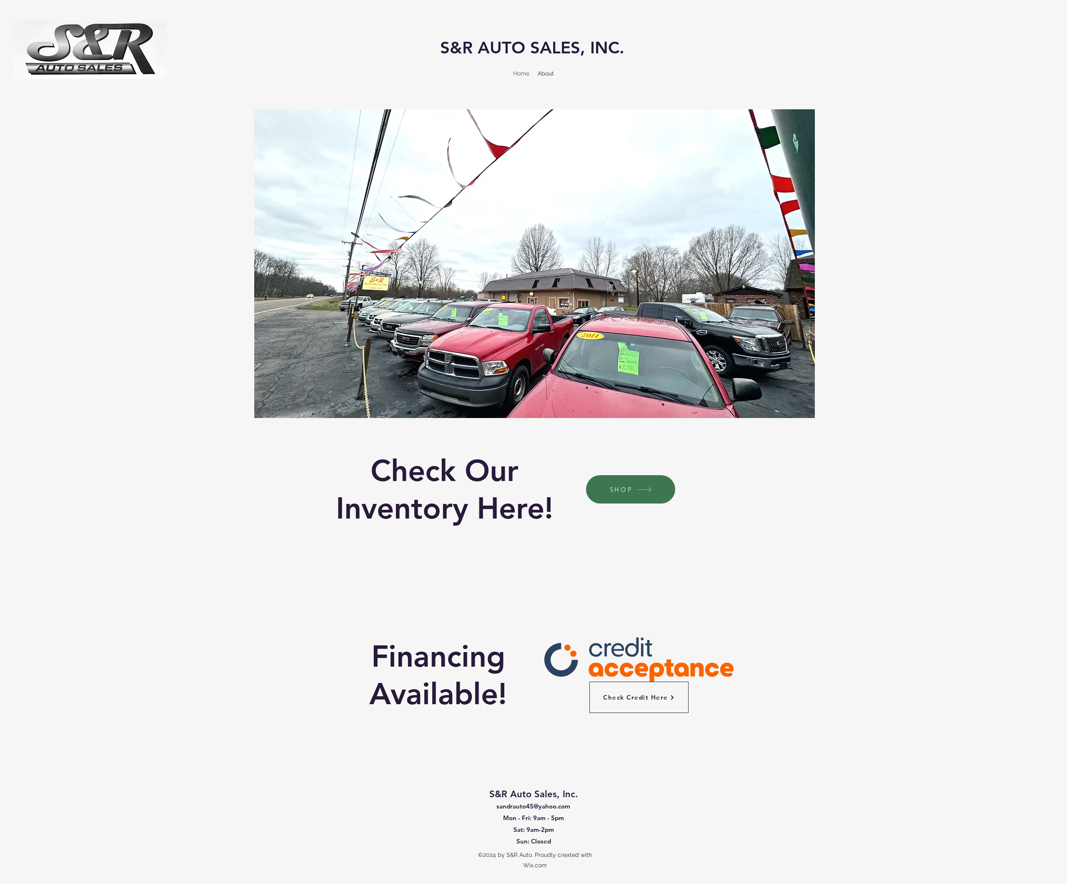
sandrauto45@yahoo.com (533, 806)
